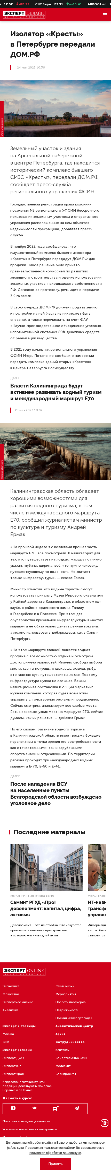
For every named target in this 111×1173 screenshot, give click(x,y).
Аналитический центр (74, 1026)
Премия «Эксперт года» (74, 1018)
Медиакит (63, 1066)
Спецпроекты (66, 1074)
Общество (11, 994)
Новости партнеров (71, 1002)
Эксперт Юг (12, 1066)
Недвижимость (67, 1010)
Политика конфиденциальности (26, 1121)
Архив (60, 1034)
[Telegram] (77, 1108)
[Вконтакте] (34, 1108)
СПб (6, 1042)
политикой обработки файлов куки (55, 1153)
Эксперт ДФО (13, 1058)
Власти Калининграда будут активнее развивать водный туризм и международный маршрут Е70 (56, 392)
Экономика (11, 986)
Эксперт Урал (13, 1074)
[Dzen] (13, 1108)
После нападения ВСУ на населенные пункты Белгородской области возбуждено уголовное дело (55, 793)
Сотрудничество (70, 1042)
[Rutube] (55, 1108)
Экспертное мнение (18, 1002)
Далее (15, 378)
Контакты (62, 1050)
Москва (8, 1034)
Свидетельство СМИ (71, 1058)
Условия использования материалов (30, 1129)
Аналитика (11, 1010)
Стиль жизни (65, 986)
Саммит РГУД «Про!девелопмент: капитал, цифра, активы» (45, 908)
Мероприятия (22, 896)
